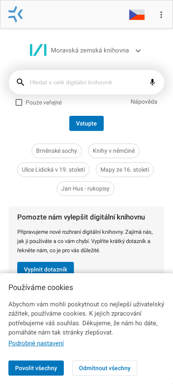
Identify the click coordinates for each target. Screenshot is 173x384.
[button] (137, 14)
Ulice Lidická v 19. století (53, 169)
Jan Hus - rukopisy (85, 188)
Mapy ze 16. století (124, 169)
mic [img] (152, 82)
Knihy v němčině (114, 150)
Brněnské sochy (56, 150)
